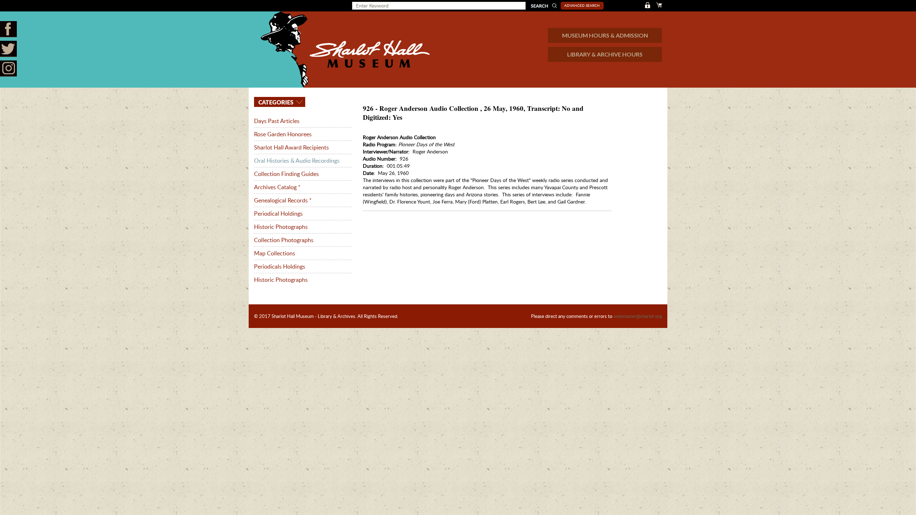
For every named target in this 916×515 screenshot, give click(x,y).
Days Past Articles (276, 121)
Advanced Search (582, 5)
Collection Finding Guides (286, 174)
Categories (275, 102)
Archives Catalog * (277, 187)
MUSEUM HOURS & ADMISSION (605, 35)
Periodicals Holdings (279, 266)
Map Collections (274, 253)
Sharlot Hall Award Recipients (291, 147)
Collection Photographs (283, 240)
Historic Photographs (281, 227)
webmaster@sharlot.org (637, 316)
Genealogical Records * (283, 200)
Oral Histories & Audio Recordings (297, 161)
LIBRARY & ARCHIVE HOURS (605, 54)
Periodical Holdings (278, 213)
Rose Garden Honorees (283, 134)
